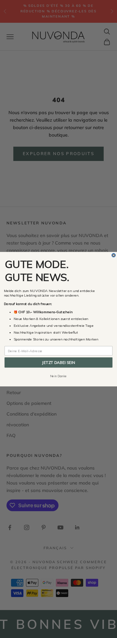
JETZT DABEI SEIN (58, 362)
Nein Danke (58, 376)
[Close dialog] (114, 255)
